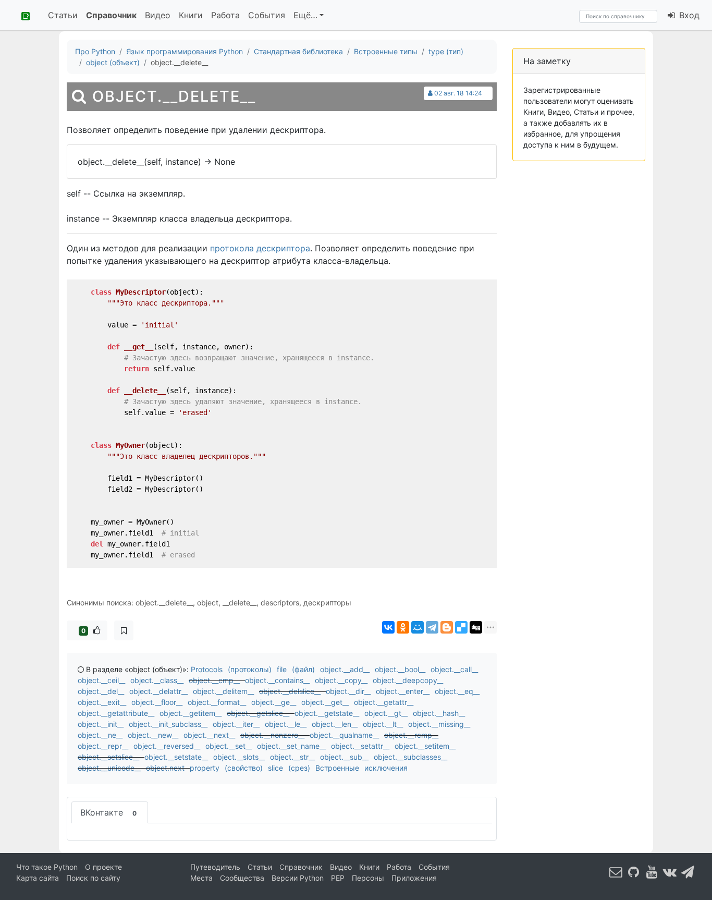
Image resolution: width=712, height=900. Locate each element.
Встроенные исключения (361, 767)
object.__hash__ (439, 713)
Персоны (368, 877)
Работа (225, 15)
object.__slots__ (239, 756)
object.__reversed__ (166, 745)
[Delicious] (461, 627)
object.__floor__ (156, 702)
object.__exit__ (102, 702)
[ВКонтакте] (388, 627)
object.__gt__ (386, 713)
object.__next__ (209, 735)
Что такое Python (47, 866)
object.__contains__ (277, 680)
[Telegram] (432, 627)
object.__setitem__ (425, 745)
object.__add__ (345, 669)
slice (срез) (289, 767)
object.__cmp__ (214, 680)
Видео (157, 15)
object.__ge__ (273, 702)
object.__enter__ (402, 691)
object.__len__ (335, 724)
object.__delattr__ (158, 691)
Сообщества (242, 877)
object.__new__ (153, 735)
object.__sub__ (344, 756)
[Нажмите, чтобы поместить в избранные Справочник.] (123, 630)
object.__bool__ (400, 669)
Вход (688, 15)
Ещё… (305, 15)
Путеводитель (215, 866)
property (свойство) (226, 767)
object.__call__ (454, 669)
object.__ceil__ (101, 680)
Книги (191, 15)
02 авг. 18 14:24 (458, 93)
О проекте (103, 866)
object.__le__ (285, 724)
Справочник (111, 15)
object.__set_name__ (291, 745)
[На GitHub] (633, 871)
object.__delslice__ (290, 691)
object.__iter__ (236, 724)
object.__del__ (101, 691)
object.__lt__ (383, 724)
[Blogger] (446, 627)
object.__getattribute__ (116, 713)
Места (201, 877)
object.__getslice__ (258, 713)
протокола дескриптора (260, 248)
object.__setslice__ (108, 756)
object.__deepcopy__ (408, 680)
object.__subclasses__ (410, 756)
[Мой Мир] (417, 627)
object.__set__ (228, 745)
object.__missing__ (439, 724)
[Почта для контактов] (616, 871)
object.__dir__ (348, 691)
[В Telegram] (688, 871)
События (266, 15)
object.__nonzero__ (272, 735)
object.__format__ (217, 702)
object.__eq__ (457, 691)
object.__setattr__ (360, 745)
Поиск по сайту (93, 877)
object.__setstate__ (176, 756)
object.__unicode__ (109, 767)
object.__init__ (101, 724)
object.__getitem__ (190, 713)
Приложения (414, 877)
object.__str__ (292, 756)
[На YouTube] (652, 871)
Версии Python (298, 877)
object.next (165, 767)
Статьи (63, 15)
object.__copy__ (341, 680)
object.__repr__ (103, 745)
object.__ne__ (100, 735)
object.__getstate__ (326, 713)
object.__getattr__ (383, 702)
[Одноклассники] (403, 627)
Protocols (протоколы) (231, 669)
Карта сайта (37, 877)
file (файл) (296, 669)
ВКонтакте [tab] (108, 812)
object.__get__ (325, 702)
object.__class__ (156, 680)
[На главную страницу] (21, 15)
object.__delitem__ (223, 691)
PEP (338, 877)
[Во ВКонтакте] (669, 871)
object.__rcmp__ (411, 735)
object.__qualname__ (344, 735)
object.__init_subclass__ (168, 724)
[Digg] (476, 627)
